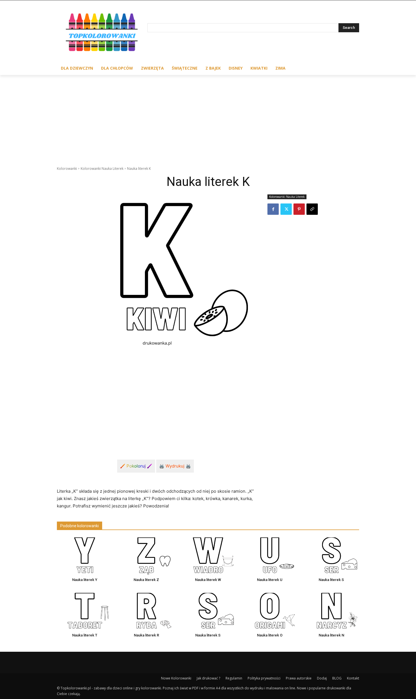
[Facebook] (273, 209)
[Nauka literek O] (269, 612)
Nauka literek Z (146, 580)
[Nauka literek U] (269, 556)
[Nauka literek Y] (84, 556)
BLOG (337, 678)
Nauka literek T (84, 635)
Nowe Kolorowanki (176, 678)
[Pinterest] (299, 209)
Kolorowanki (67, 168)
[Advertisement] (208, 117)
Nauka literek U (269, 580)
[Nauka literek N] (331, 612)
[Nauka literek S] (331, 556)
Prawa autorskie (299, 678)
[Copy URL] (312, 209)
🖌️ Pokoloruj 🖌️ (136, 466)
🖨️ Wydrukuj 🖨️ (175, 466)
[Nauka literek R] (146, 612)
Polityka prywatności (264, 678)
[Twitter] (286, 209)
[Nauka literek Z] (146, 556)
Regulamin (234, 678)
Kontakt (353, 678)
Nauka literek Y (84, 580)
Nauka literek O (269, 635)
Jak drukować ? (208, 678)
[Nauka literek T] (84, 612)
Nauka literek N (331, 635)
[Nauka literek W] (208, 556)
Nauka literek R (146, 635)
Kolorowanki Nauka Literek (102, 168)
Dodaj (322, 678)
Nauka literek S (331, 580)
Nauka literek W (208, 580)
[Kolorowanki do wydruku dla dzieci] (102, 33)
